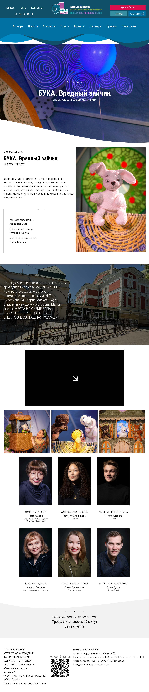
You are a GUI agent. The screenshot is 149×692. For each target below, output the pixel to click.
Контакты (37, 7)
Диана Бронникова (74, 587)
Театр (23, 7)
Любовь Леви (36, 515)
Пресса (65, 26)
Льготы (119, 13)
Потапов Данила (113, 515)
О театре (18, 26)
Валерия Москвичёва (74, 515)
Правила (111, 26)
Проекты (79, 26)
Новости (33, 26)
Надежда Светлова (35, 587)
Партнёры (95, 26)
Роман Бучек (113, 587)
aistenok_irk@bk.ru (37, 683)
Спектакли (49, 26)
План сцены (129, 26)
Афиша (10, 7)
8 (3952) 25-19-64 (12, 679)
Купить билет (128, 7)
